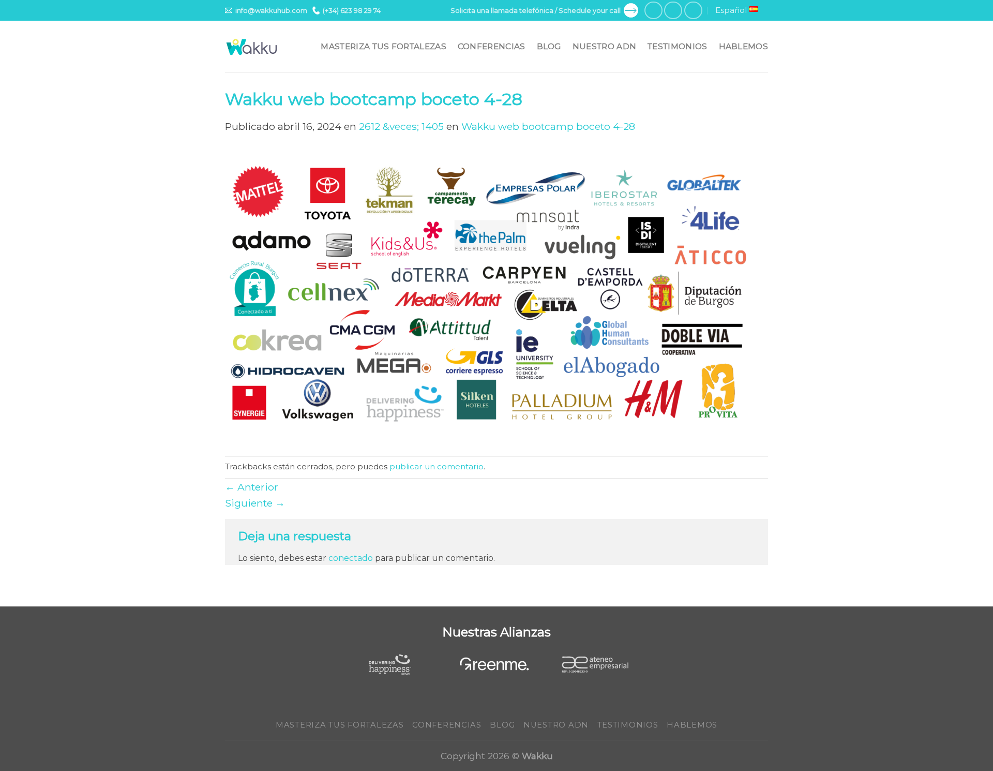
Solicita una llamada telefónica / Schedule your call (535, 10)
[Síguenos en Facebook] (653, 11)
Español (731, 10)
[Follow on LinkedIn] (693, 11)
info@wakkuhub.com (271, 10)
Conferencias (491, 46)
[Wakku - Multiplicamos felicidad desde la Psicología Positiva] (252, 46)
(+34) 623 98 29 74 (352, 10)
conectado (350, 558)
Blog (549, 46)
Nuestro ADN (604, 46)
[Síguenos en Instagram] (673, 11)
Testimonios (677, 46)
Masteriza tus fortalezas (383, 46)
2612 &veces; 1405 (401, 126)
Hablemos (743, 46)
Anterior (251, 487)
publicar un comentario (436, 466)
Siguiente (255, 503)
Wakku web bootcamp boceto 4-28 (548, 126)
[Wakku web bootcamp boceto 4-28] (496, 294)
